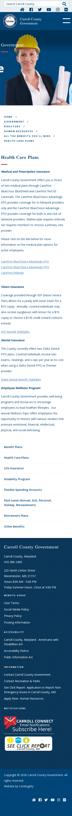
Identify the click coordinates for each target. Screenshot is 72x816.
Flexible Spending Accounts (23, 490)
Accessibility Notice (16, 651)
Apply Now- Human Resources (24, 698)
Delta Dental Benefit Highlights (21, 379)
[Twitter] (40, 9)
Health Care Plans (16, 457)
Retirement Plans (16, 516)
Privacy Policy (13, 616)
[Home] (22, 9)
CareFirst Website (12, 273)
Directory (12, 126)
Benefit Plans (13, 447)
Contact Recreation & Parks (22, 681)
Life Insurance (14, 468)
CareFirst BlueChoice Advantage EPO (25, 261)
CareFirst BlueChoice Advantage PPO (25, 267)
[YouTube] (49, 9)
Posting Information (17, 622)
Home (8, 116)
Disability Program (17, 479)
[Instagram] (58, 9)
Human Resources (18, 131)
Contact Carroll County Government (27, 674)
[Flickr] (66, 9)
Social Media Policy (16, 609)
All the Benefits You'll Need (27, 136)
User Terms (11, 603)
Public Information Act (18, 657)
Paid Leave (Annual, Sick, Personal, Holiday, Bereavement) (28, 502)
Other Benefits (14, 526)
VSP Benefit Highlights (15, 332)
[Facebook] (31, 9)
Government (14, 121)
